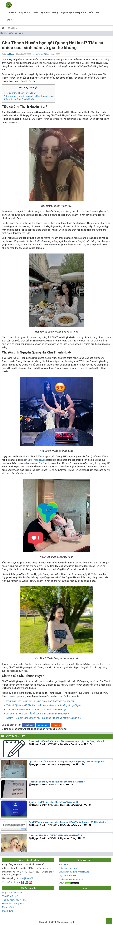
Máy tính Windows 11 (12, 892)
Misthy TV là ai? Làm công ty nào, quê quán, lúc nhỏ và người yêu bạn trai (43, 718)
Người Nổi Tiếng (49, 12)
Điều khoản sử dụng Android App (74, 872)
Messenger (43, 725)
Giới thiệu (63, 864)
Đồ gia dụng (7, 911)
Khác (9, 19)
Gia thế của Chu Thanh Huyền (19, 99)
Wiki (35, 12)
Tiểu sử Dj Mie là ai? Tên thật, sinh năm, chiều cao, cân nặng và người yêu (43, 705)
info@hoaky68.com (29, 878)
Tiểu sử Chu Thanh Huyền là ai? (20, 93)
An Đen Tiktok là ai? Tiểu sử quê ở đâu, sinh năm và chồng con (38, 713)
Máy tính (24, 12)
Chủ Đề (10, 12)
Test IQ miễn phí (10, 896)
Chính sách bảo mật (68, 868)
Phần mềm (94, 12)
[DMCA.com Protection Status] (72, 883)
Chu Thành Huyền (37, 459)
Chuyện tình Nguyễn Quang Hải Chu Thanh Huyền (29, 96)
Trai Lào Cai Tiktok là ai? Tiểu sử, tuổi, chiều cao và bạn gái (36, 709)
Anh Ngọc (9, 54)
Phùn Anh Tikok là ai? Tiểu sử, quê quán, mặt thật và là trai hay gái (40, 701)
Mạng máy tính (9, 907)
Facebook (28, 725)
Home (3, 33)
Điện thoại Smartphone (73, 12)
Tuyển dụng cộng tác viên (71, 879)
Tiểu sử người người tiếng (14, 900)
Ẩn (37, 87)
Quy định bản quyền (68, 875)
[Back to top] (109, 921)
